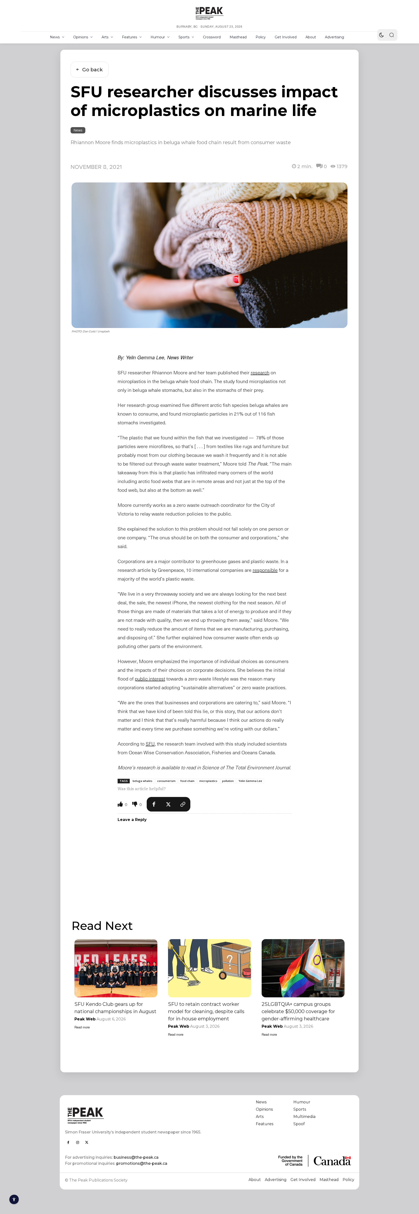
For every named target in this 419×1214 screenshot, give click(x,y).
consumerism (166, 781)
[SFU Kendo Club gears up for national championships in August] (115, 968)
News (77, 130)
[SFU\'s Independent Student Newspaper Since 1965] (134, 1115)
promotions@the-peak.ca (141, 1163)
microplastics (208, 781)
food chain (187, 781)
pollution (228, 781)
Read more (82, 1027)
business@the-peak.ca (136, 1157)
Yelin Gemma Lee (250, 781)
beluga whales (142, 781)
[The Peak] (209, 13)
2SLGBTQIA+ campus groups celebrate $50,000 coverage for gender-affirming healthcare (298, 1011)
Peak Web (85, 1019)
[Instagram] (77, 1142)
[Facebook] (154, 804)
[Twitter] (168, 804)
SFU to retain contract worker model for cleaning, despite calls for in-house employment (206, 1011)
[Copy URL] (183, 804)
